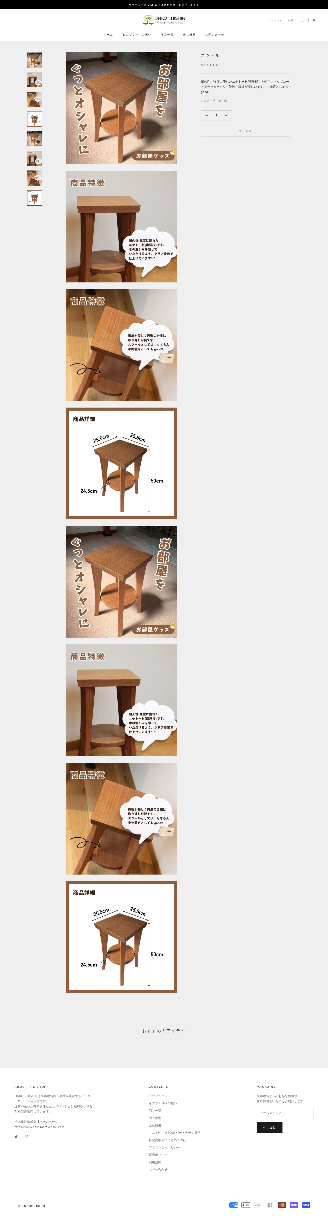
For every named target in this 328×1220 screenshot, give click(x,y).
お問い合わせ (214, 34)
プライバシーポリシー (164, 1147)
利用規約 (155, 1162)
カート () (309, 20)
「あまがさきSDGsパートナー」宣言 (175, 1133)
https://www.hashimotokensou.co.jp (39, 1127)
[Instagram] (26, 1136)
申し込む (269, 1127)
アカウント (275, 20)
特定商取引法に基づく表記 (167, 1140)
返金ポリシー (158, 1155)
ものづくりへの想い (137, 34)
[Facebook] (214, 100)
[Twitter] (219, 100)
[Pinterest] (225, 100)
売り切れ (245, 131)
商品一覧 (167, 34)
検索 (291, 20)
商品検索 (155, 1118)
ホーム (108, 34)
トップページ (158, 1096)
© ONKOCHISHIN (32, 1205)
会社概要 (189, 34)
